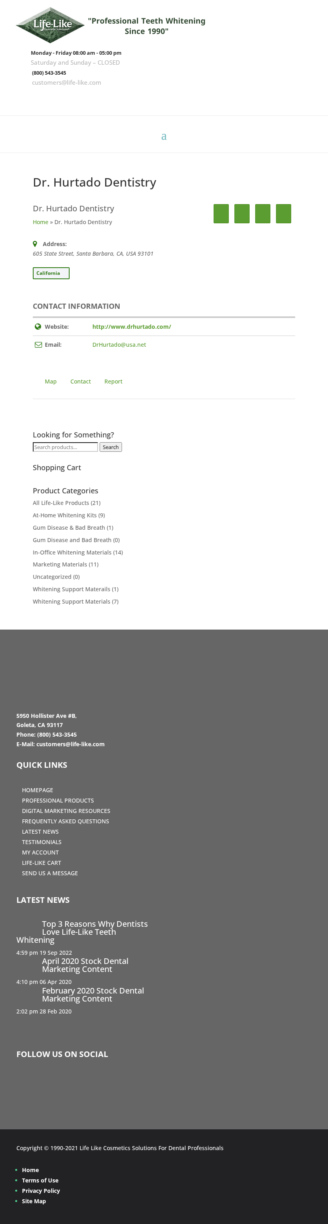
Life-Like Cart (41, 862)
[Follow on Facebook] (260, 98)
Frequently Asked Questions (65, 821)
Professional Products (58, 800)
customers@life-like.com (66, 82)
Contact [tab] (80, 381)
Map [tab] (51, 381)
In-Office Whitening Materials (72, 552)
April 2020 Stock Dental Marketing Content (85, 965)
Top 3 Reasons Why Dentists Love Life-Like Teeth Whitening (82, 931)
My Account (40, 852)
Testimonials (42, 842)
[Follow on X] (283, 98)
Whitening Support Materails (71, 589)
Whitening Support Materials (71, 601)
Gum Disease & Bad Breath (69, 527)
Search (111, 447)
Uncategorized (52, 576)
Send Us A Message (50, 873)
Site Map (34, 1201)
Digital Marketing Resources (66, 811)
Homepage (37, 790)
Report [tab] (113, 381)
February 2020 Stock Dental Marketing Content (93, 994)
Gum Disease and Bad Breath (72, 540)
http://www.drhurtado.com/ (131, 326)
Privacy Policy (41, 1190)
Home (40, 222)
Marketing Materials (60, 564)
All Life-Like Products (61, 503)
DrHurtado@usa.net (119, 344)
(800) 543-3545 (49, 72)
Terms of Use (40, 1180)
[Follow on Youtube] (306, 98)
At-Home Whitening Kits (65, 515)
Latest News (40, 831)
